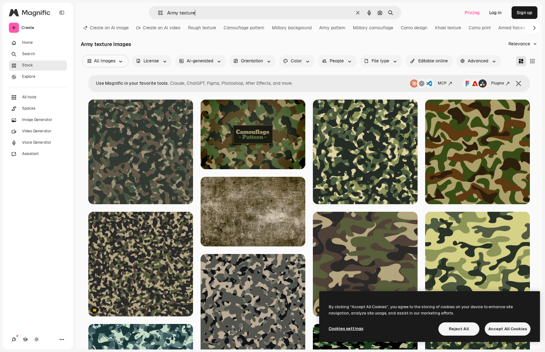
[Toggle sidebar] (62, 13)
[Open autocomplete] (158, 12)
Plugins (497, 83)
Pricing (472, 12)
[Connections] (14, 339)
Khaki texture (448, 28)
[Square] (532, 61)
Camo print (480, 28)
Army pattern (332, 28)
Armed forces (511, 28)
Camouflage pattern (244, 28)
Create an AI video (161, 28)
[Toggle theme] (37, 339)
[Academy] (25, 339)
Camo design (414, 28)
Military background (292, 28)
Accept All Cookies (507, 329)
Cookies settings (346, 328)
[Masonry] (521, 61)
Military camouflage (373, 28)
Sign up (524, 12)
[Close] (518, 83)
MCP (442, 83)
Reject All (459, 329)
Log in (495, 12)
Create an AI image (109, 28)
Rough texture (202, 28)
